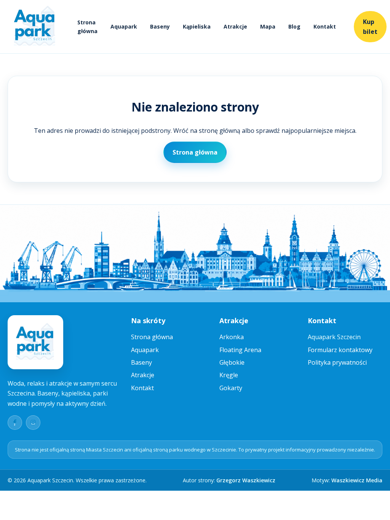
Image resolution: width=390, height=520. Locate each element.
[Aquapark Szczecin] (35, 26)
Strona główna (87, 27)
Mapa (267, 26)
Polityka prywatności (337, 362)
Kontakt (324, 26)
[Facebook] (15, 422)
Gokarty (230, 388)
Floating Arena (240, 350)
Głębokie (232, 362)
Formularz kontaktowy (340, 350)
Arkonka (231, 337)
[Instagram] (33, 422)
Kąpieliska (197, 26)
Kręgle (228, 375)
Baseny (160, 26)
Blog (294, 26)
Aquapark (123, 26)
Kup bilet (370, 27)
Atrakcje (235, 26)
